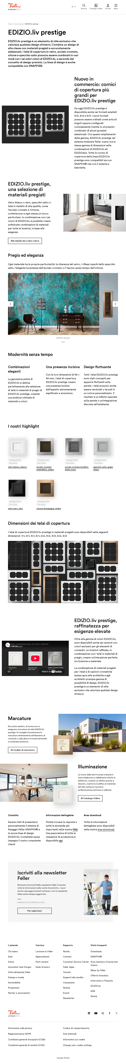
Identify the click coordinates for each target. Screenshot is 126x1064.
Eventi (66, 993)
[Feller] (14, 7)
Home (10, 24)
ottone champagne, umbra (48, 509)
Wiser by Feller (98, 970)
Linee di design (19, 24)
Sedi (10, 957)
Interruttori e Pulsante (102, 981)
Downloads (96, 951)
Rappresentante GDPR (19, 1034)
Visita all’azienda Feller (19, 972)
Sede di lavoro (43, 967)
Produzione (13, 988)
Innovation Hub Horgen (19, 967)
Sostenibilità (14, 982)
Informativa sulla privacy (20, 1028)
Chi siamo (13, 951)
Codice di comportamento (76, 1028)
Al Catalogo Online (90, 798)
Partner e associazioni (19, 993)
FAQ (75, 829)
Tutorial (67, 972)
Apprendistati (42, 957)
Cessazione (69, 982)
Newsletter (68, 998)
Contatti (67, 957)
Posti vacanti (42, 962)
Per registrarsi (34, 911)
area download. (106, 829)
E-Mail (19, 899)
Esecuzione (13, 463)
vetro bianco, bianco (17, 467)
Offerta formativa (99, 975)
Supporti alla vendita (73, 977)
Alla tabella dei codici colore (25, 241)
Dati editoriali (69, 1034)
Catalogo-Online (15, 460)
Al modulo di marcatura (23, 750)
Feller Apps (68, 967)
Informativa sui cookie (74, 1039)
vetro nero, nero (15, 509)
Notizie (66, 988)
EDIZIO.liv (96, 986)
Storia (11, 962)
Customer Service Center (76, 962)
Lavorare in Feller (44, 951)
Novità (66, 951)
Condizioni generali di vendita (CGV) (26, 1045)
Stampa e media (16, 977)
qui (61, 840)
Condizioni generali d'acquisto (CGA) (26, 1039)
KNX (93, 991)
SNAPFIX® (96, 957)
